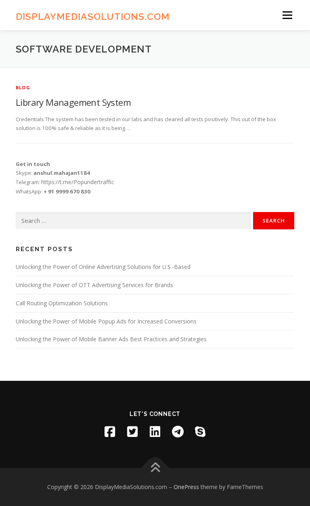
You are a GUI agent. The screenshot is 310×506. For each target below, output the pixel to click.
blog (23, 87)
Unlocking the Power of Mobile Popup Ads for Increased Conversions (106, 321)
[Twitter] (132, 432)
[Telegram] (178, 432)
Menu (287, 15)
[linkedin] (155, 432)
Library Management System (73, 102)
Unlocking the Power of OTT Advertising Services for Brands (94, 285)
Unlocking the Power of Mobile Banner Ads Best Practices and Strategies (111, 339)
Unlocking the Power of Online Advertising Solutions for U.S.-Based (103, 267)
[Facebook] (110, 432)
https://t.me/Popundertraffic (77, 182)
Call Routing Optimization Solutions (62, 303)
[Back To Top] (155, 468)
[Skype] (200, 432)
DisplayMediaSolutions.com (93, 15)
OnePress (186, 487)
